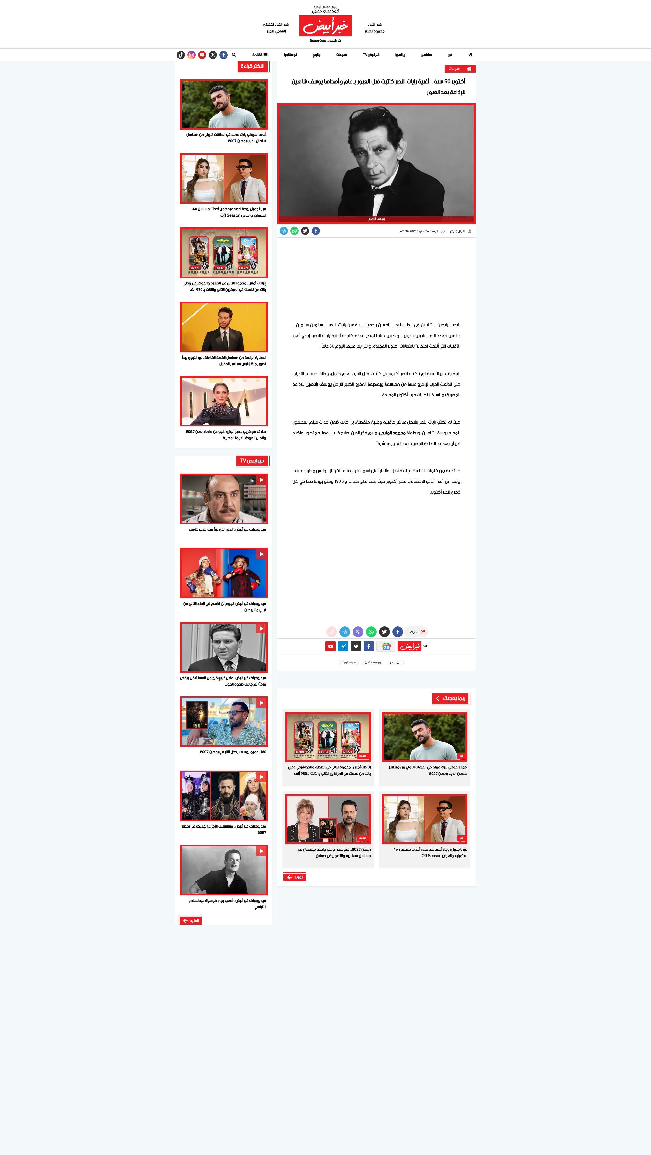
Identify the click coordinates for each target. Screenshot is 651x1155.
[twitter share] (305, 231)
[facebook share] (316, 231)
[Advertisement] (376, 279)
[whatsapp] (331, 631)
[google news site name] (385, 646)
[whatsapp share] (294, 231)
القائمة (257, 55)
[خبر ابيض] (325, 25)
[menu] (234, 55)
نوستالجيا (290, 55)
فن (450, 55)
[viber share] (284, 231)
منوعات (341, 55)
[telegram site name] (343, 646)
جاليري (317, 55)
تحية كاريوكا (349, 662)
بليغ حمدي (395, 662)
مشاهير (426, 55)
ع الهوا (400, 55)
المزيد (298, 877)
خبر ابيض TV (371, 55)
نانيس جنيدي (458, 231)
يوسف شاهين (373, 662)
